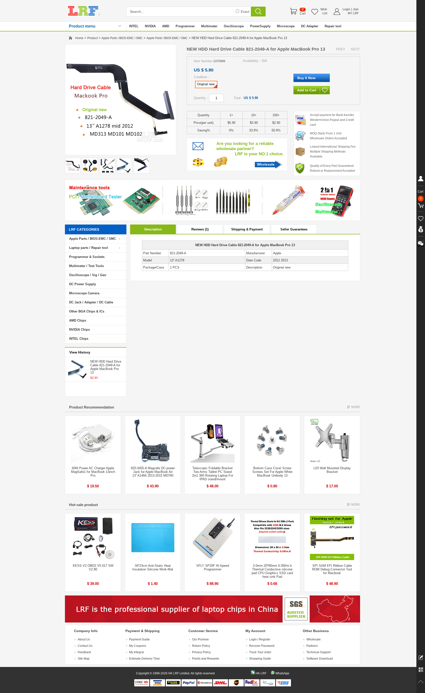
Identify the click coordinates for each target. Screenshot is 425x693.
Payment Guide (139, 639)
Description (153, 229)
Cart (302, 13)
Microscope (286, 26)
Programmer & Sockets (87, 257)
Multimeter (209, 26)
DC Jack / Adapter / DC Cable (91, 302)
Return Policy (201, 646)
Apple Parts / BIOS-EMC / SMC (122, 38)
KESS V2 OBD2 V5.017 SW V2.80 (93, 567)
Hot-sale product (83, 505)
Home (79, 38)
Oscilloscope (234, 26)
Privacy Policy (201, 652)
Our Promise (200, 639)
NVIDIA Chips (79, 329)
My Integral (136, 652)
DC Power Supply (82, 284)
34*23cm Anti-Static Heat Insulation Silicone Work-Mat (152, 567)
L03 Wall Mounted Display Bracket (332, 470)
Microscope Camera (84, 293)
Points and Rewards (205, 658)
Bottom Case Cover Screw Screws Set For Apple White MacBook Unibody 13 (272, 471)
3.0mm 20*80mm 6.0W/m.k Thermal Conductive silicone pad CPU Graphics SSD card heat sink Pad (272, 571)
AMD (165, 26)
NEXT (355, 49)
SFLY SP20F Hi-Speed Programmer (212, 567)
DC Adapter (309, 26)
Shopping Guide (260, 658)
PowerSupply (260, 26)
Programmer (185, 26)
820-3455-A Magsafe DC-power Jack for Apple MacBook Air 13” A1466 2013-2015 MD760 (153, 471)
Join (356, 9)
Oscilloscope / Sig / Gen (87, 275)
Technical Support (318, 652)
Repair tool (333, 26)
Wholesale (265, 164)
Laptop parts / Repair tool (88, 248)
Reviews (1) (200, 229)
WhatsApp (282, 673)
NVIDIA (150, 26)
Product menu (82, 26)
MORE (355, 407)
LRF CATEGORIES (84, 229)
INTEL (133, 26)
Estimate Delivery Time (144, 658)
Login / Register (259, 639)
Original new (205, 84)
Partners (312, 646)
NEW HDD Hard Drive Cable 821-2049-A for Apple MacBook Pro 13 (105, 367)
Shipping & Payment (247, 229)
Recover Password (261, 646)
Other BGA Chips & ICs (86, 311)
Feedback (84, 652)
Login (346, 9)
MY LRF (353, 13)
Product (92, 38)
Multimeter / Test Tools (86, 266)
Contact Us (85, 646)
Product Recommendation (91, 407)
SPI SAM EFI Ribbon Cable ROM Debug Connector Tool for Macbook (332, 569)
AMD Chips (77, 320)
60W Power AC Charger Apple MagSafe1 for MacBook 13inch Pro (93, 471)
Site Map (84, 658)
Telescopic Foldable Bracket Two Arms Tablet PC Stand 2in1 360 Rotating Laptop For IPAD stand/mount (212, 473)
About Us (84, 639)
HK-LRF (261, 673)
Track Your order (260, 652)
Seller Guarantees (293, 229)
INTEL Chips (78, 338)
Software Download (319, 658)
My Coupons (137, 646)
